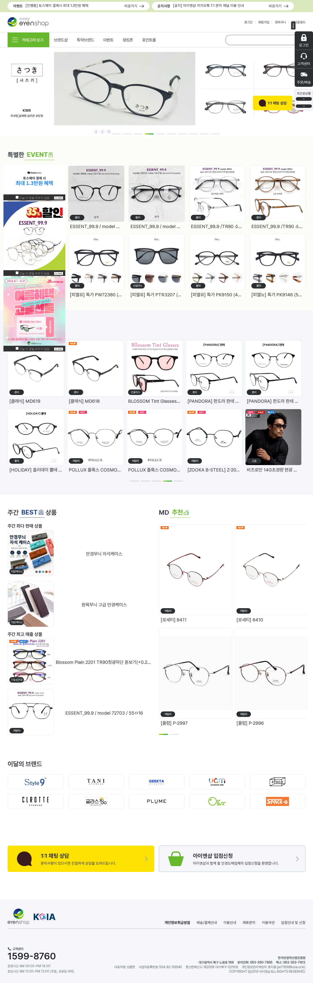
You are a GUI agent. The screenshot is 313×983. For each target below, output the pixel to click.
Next (102, 131)
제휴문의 (249, 922)
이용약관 (268, 922)
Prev (96, 131)
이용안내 (229, 922)
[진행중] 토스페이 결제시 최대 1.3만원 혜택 (56, 5)
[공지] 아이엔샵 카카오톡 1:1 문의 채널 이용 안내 (208, 5)
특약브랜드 (85, 40)
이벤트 (108, 40)
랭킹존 (128, 40)
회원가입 (263, 22)
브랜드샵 (61, 40)
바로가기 (130, 6)
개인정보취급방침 (177, 922)
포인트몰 (149, 40)
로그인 (248, 22)
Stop (109, 131)
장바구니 (280, 22)
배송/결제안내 (207, 922)
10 (215, 133)
